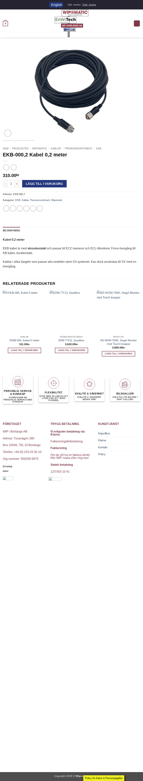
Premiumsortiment (79, 148)
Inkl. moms (74, 4)
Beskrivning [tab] (11, 230)
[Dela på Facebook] (13, 208)
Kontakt (102, 447)
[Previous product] (13, 167)
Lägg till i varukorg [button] (24, 350)
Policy (102, 454)
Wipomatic (39, 148)
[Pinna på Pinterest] (33, 208)
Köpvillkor (104, 433)
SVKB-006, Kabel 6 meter (24, 340)
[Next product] (6, 167)
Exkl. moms (89, 4)
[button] (5, 23)
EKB (98, 148)
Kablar (56, 148)
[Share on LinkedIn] (40, 208)
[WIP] (71, 23)
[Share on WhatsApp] (6, 208)
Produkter (20, 148)
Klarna (102, 440)
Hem (6, 148)
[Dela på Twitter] (20, 208)
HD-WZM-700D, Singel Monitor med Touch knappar (118, 342)
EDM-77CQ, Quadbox (71, 340)
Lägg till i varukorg (44, 183)
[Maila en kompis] (26, 208)
